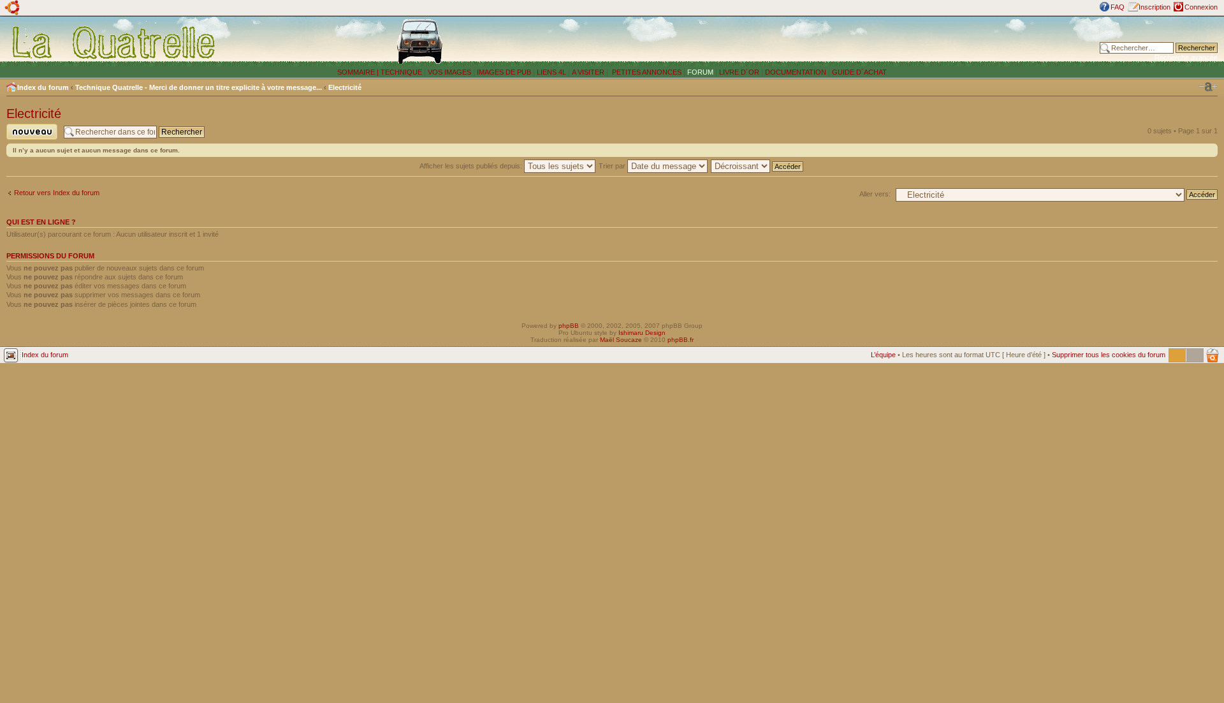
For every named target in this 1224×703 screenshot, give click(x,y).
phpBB (568, 325)
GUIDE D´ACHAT (859, 72)
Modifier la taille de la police (1208, 86)
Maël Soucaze (621, 339)
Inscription (1154, 7)
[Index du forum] (114, 42)
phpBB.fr (680, 339)
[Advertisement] (861, 41)
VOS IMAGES (449, 72)
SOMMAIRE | (359, 72)
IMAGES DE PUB (504, 72)
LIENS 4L (552, 72)
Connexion (1201, 7)
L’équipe (883, 355)
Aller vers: (875, 194)
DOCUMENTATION (795, 72)
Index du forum (43, 87)
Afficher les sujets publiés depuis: (471, 166)
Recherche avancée (1186, 57)
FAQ (1118, 7)
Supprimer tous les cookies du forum (1108, 355)
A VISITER (588, 72)
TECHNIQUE (401, 72)
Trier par (613, 166)
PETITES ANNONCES (645, 72)
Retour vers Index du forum (56, 192)
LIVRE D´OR (739, 72)
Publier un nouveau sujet (28, 139)
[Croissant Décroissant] (758, 166)
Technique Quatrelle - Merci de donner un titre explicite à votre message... (198, 87)
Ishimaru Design (642, 332)
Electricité (344, 87)
